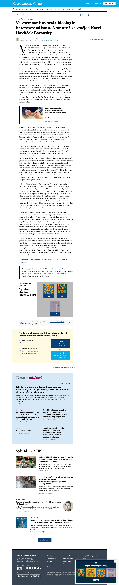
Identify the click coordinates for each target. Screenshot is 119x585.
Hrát (48, 296)
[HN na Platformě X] (27, 568)
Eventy (85, 558)
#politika (56, 259)
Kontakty (49, 556)
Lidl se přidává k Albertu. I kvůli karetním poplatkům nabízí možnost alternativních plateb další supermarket (56, 459)
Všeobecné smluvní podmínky (70, 564)
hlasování (46, 45)
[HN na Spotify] (38, 568)
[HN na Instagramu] (32, 568)
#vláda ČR (24, 262)
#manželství (24, 259)
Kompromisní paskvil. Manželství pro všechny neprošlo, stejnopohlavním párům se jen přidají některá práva (56, 113)
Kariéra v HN (50, 564)
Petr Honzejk (24, 38)
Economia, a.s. (28, 558)
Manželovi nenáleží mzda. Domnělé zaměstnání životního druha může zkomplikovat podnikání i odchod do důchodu (53, 433)
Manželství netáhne (24, 431)
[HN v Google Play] (23, 576)
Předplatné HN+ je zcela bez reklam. (66, 367)
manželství (34, 377)
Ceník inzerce (50, 566)
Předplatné (109, 3)
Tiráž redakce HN (51, 558)
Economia (50, 561)
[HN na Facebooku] (30, 568)
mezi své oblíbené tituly (57, 322)
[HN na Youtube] (40, 568)
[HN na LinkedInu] (35, 568)
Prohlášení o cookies (68, 558)
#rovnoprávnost (46, 259)
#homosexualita (35, 259)
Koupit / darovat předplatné (90, 556)
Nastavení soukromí (68, 561)
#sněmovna (65, 259)
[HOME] (13, 9)
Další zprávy (44, 540)
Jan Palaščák (20, 499)
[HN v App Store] (35, 576)
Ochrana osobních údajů (69, 556)
